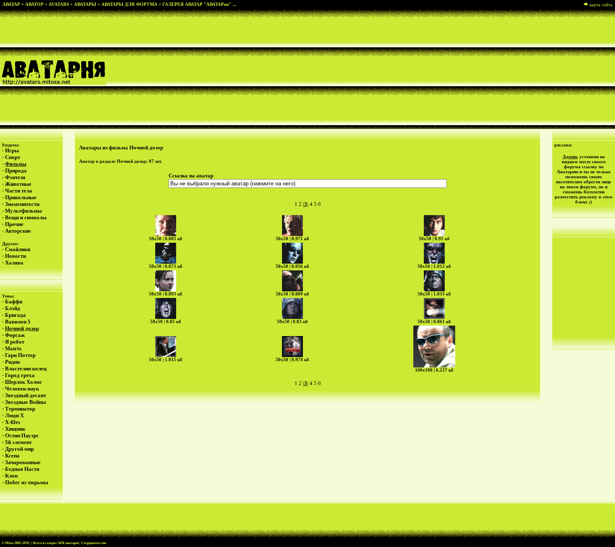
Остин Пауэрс (22, 435)
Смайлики (17, 249)
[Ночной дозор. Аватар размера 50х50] (165, 225)
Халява (14, 262)
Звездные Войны (25, 402)
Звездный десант (25, 395)
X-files (12, 422)
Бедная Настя (22, 469)
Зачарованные (23, 462)
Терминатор (20, 409)
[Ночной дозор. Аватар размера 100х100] (434, 346)
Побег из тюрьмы (26, 482)
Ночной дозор (22, 328)
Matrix (13, 348)
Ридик (12, 362)
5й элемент (18, 442)
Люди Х (14, 415)
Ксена (12, 455)
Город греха (20, 375)
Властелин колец (25, 368)
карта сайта (600, 4)
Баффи (13, 301)
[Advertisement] (387, 68)
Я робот (14, 342)
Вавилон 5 (18, 321)
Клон (11, 476)
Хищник (15, 429)
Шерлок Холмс (23, 382)
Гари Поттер (20, 355)
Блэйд (12, 308)
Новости (15, 256)
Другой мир (19, 449)
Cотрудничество (93, 543)
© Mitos (7, 543)
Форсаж (15, 335)
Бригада (15, 315)
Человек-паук (22, 388)
